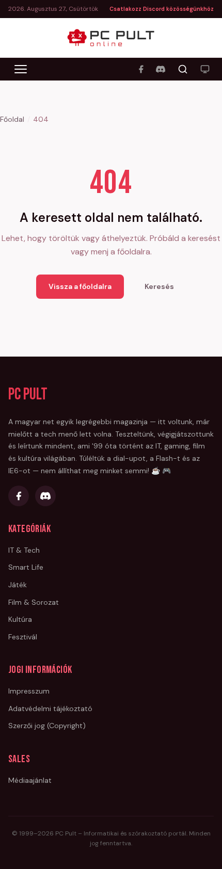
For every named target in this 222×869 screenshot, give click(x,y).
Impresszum (29, 691)
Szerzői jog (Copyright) (47, 725)
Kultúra (20, 619)
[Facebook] (141, 69)
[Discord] (160, 69)
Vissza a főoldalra (80, 286)
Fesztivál (22, 636)
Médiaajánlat (30, 780)
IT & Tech (24, 550)
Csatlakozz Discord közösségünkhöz (161, 8)
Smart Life (25, 567)
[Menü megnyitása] (20, 69)
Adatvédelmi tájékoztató (50, 708)
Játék (17, 584)
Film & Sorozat (33, 602)
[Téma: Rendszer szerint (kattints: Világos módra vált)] (205, 69)
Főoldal (12, 119)
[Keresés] (182, 69)
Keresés (159, 286)
